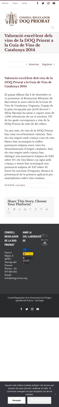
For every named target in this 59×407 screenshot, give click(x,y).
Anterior (34, 64)
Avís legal (39, 300)
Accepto (16, 400)
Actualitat (20, 185)
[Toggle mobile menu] (52, 27)
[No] (55, 394)
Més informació (39, 400)
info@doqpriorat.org (16, 278)
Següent (47, 64)
